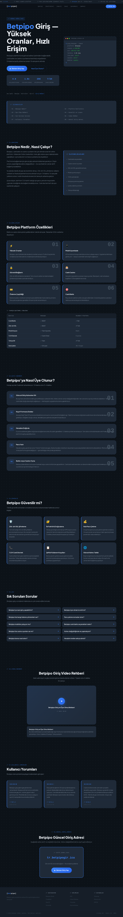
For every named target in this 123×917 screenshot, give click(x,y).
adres (83, 6)
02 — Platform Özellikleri (74, 109)
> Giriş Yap (111, 6)
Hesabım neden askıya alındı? (89, 638)
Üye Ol (32, 93)
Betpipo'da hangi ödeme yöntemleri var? (34, 617)
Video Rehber (74, 899)
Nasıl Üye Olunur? (37, 68)
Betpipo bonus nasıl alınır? (34, 638)
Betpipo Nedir (50, 896)
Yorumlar (72, 902)
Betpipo (17, 93)
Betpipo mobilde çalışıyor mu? (34, 624)
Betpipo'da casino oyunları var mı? (34, 631)
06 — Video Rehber (71, 116)
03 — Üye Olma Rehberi (20, 112)
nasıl (59, 6)
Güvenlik (48, 905)
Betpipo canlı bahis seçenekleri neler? (89, 624)
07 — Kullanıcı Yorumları (21, 119)
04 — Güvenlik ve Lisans (73, 112)
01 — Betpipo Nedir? (19, 109)
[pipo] (12, 6)
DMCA (96, 902)
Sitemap (96, 896)
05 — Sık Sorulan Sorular (21, 116)
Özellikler (24, 93)
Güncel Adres (74, 905)
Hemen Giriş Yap (17, 69)
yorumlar (74, 6)
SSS (71, 896)
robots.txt (108, 913)
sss (66, 6)
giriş (40, 6)
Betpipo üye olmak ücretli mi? (89, 610)
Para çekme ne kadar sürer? (89, 617)
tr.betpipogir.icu (61, 857)
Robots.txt (97, 899)
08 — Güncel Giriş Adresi (74, 119)
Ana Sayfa (10, 93)
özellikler (49, 6)
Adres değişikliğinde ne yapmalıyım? (89, 631)
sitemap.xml (100, 913)
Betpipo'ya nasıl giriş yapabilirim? (34, 610)
